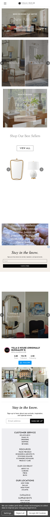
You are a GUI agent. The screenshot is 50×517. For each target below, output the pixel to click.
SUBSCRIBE (25, 266)
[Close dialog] (48, 247)
